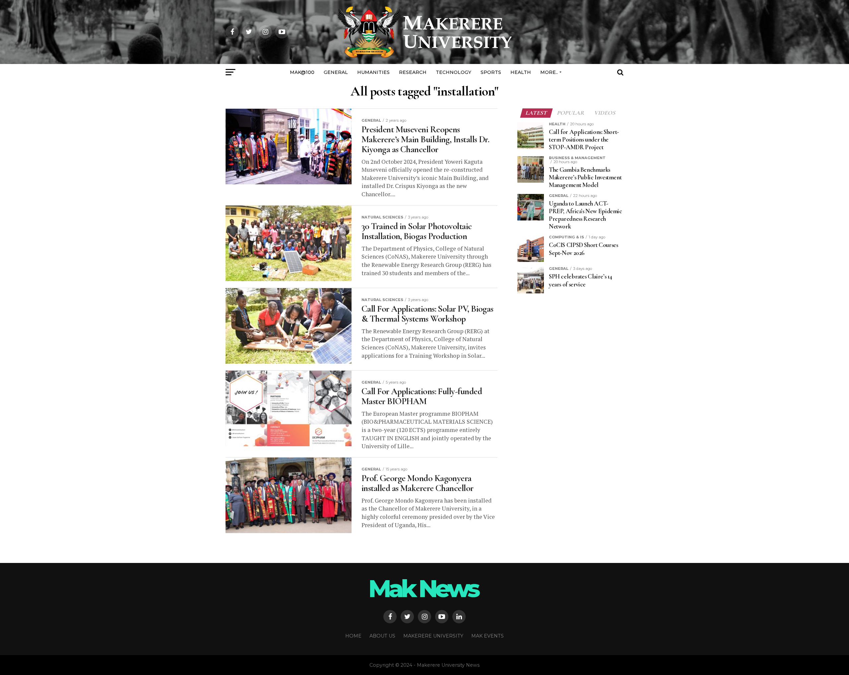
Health (520, 72)
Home (353, 636)
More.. (549, 72)
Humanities (373, 72)
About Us (382, 636)
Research (412, 72)
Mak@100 (302, 72)
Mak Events (487, 636)
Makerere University (433, 636)
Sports (491, 72)
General (336, 72)
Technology (453, 72)
